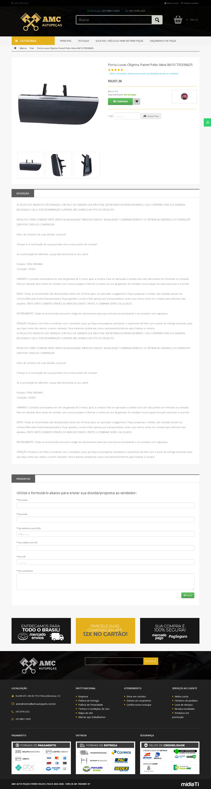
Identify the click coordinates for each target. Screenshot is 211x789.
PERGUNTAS (23, 478)
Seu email (22, 514)
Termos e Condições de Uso (93, 708)
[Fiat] (184, 96)
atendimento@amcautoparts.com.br (36, 703)
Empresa (83, 696)
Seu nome (23, 500)
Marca (23, 48)
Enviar (189, 595)
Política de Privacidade (90, 704)
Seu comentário (25, 571)
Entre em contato (136, 696)
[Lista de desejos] (136, 101)
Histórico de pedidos (186, 700)
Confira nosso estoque (139, 704)
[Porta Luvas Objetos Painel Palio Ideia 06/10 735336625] (30, 165)
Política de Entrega (88, 700)
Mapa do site (85, 713)
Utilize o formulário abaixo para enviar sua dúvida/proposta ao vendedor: (144, 73)
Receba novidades (185, 708)
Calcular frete (152, 116)
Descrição (22, 193)
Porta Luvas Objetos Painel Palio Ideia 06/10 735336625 (65, 48)
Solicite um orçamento (139, 700)
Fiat (32, 48)
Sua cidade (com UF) (27, 542)
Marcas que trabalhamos (92, 717)
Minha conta (181, 696)
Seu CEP (22, 556)
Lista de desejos (184, 704)
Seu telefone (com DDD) (29, 528)
